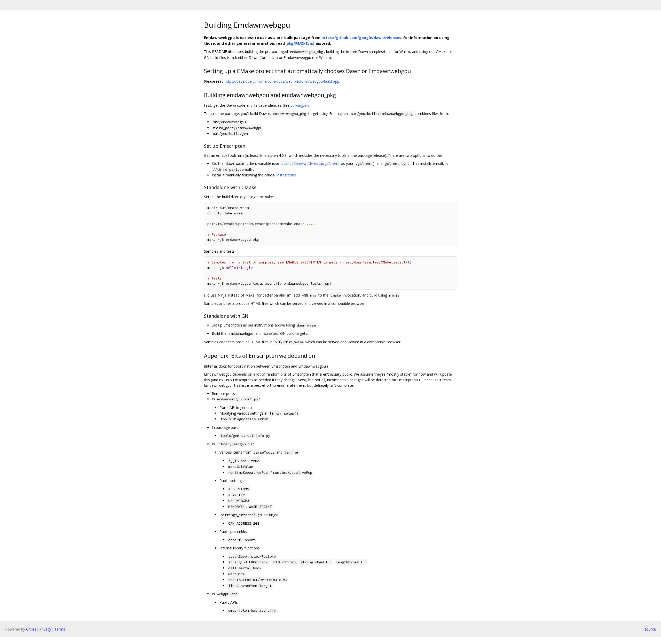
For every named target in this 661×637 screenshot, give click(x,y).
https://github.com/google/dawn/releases (361, 37)
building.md (299, 105)
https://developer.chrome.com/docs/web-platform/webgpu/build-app (282, 81)
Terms (59, 629)
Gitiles (31, 629)
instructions (286, 175)
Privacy (45, 629)
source (650, 629)
